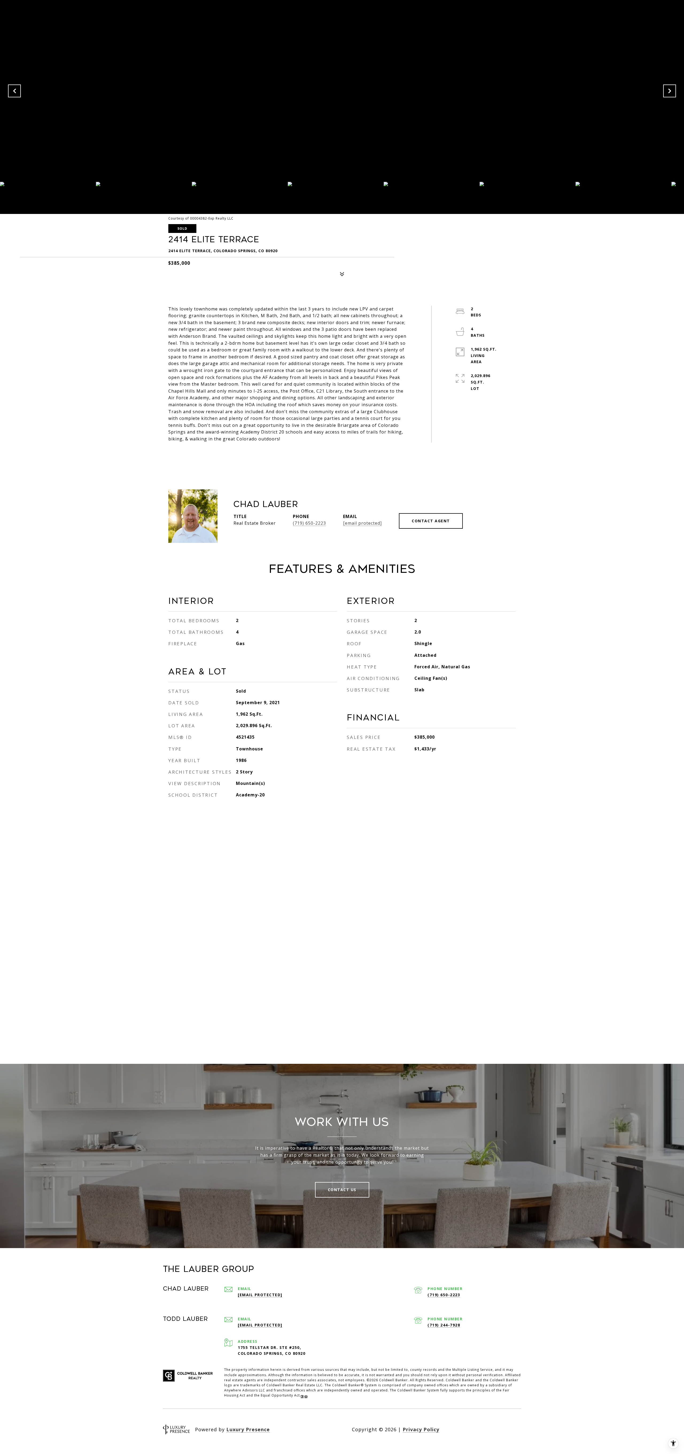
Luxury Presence (248, 1429)
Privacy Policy (421, 1429)
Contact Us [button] (342, 1189)
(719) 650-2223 (309, 523)
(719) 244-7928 (444, 1325)
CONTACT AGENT (431, 520)
